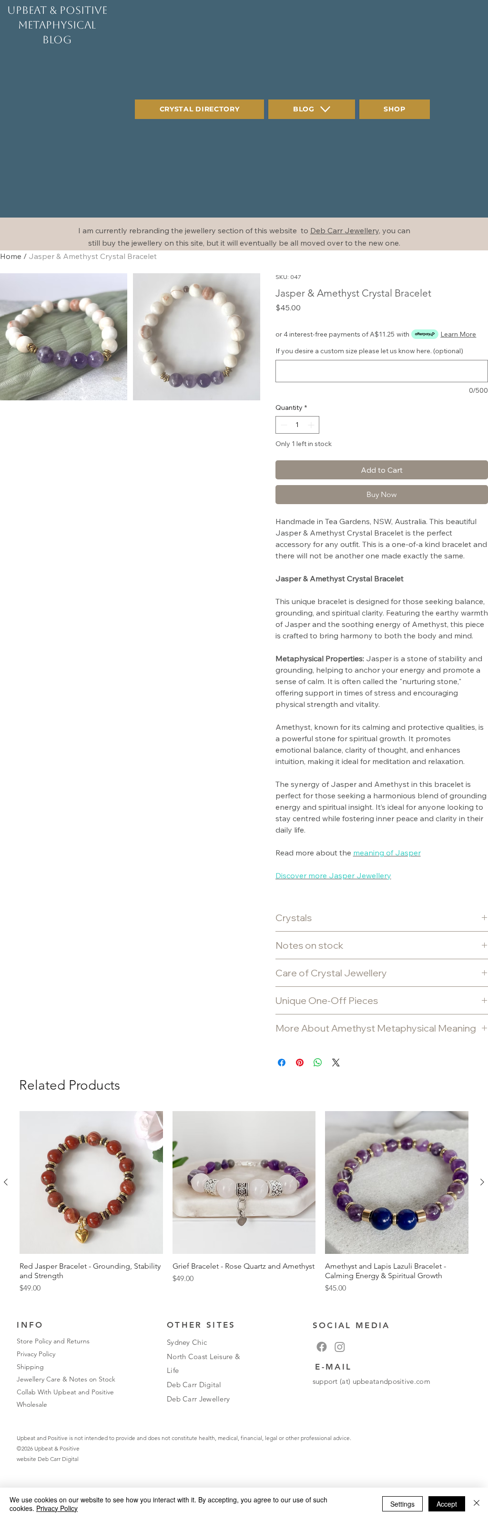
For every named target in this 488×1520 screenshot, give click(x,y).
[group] (244, 1207)
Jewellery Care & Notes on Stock (66, 1379)
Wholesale (32, 1404)
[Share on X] (336, 1062)
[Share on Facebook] (281, 1062)
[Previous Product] (5, 1182)
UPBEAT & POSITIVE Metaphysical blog (57, 25)
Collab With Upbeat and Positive (65, 1392)
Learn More (458, 334)
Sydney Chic (187, 1342)
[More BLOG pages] (325, 109)
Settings (402, 1504)
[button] (63, 336)
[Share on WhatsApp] (318, 1062)
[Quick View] (91, 1182)
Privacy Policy (36, 1354)
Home (10, 256)
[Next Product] (482, 1182)
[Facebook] (321, 1346)
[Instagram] (339, 1346)
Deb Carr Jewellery (198, 1398)
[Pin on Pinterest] (299, 1062)
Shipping (30, 1366)
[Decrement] (283, 425)
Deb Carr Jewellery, (345, 230)
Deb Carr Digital (58, 1458)
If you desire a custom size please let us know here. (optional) (369, 351)
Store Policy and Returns (53, 1341)
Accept (447, 1504)
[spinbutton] (297, 425)
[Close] (476, 1503)
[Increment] (312, 425)
